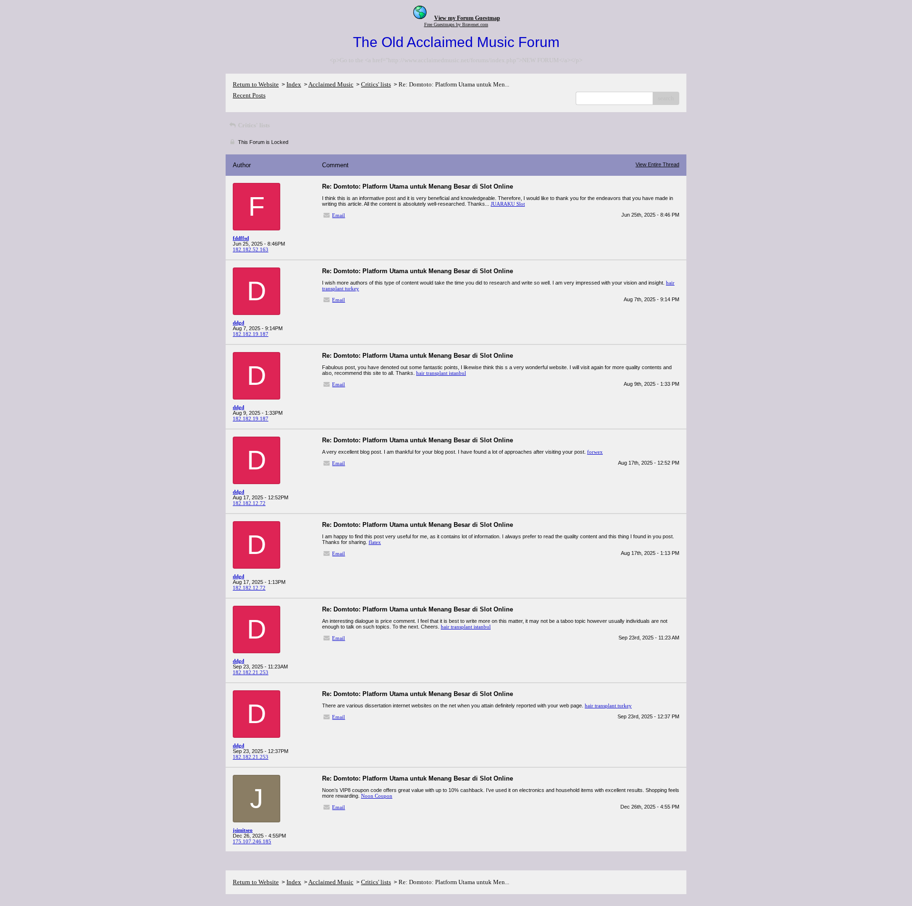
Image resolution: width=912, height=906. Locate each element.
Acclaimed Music (330, 84)
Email (338, 215)
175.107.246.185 (252, 841)
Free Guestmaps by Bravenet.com (456, 24)
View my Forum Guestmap (467, 18)
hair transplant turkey (608, 705)
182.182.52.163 (250, 249)
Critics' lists (376, 84)
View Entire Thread (657, 164)
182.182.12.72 (249, 503)
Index (293, 84)
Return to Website (256, 84)
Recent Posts (249, 95)
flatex (375, 542)
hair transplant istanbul (441, 373)
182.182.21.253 (250, 672)
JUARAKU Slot (508, 204)
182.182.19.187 (250, 334)
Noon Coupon (376, 796)
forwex (595, 452)
